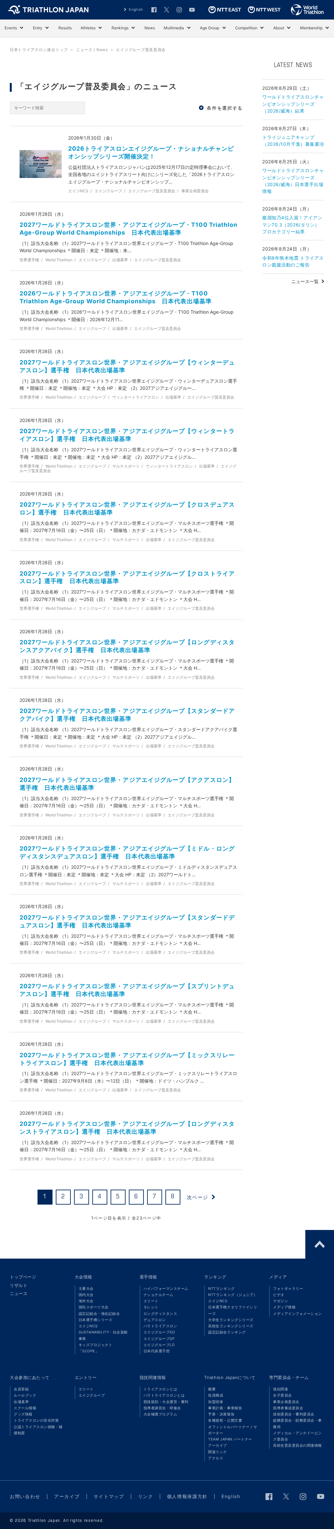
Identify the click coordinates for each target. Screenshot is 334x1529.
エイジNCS (88, 1326)
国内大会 (86, 1294)
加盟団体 (215, 1401)
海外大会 (86, 1301)
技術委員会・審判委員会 (293, 1414)
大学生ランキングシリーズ (230, 1319)
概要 (212, 1389)
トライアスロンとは (160, 1389)
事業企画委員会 (286, 1401)
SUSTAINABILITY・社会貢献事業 (103, 1335)
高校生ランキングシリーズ (230, 1326)
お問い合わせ (25, 1496)
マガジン (280, 1301)
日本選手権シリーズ (96, 1319)
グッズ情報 (23, 1414)
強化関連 (280, 1389)
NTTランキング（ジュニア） (232, 1294)
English (136, 9)
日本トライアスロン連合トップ (39, 49)
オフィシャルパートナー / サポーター (232, 1430)
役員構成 (215, 1395)
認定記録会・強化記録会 (99, 1313)
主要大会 (86, 1288)
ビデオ (278, 1294)
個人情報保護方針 (187, 1496)
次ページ (197, 1197)
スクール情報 (25, 1408)
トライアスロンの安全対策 (36, 1420)
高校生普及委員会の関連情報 (297, 1445)
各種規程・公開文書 (225, 1420)
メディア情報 (284, 1307)
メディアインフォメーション (297, 1313)
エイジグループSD (159, 1332)
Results (65, 27)
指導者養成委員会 (288, 1408)
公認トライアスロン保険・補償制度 (38, 1430)
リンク (145, 1496)
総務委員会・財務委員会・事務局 (297, 1423)
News (149, 27)
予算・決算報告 (221, 1414)
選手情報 (148, 1276)
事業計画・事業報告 (225, 1408)
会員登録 (21, 1389)
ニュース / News (92, 49)
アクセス (215, 1458)
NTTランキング (221, 1288)
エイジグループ (92, 1395)
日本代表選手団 (157, 1351)
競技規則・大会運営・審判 (166, 1401)
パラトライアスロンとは (164, 1395)
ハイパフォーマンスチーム (166, 1288)
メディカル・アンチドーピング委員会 (297, 1436)
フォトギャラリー (288, 1288)
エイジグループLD (159, 1345)
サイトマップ (109, 1496)
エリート (151, 1301)
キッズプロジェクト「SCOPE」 (96, 1348)
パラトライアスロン (160, 1326)
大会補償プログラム (160, 1414)
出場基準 (21, 1401)
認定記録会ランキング (227, 1332)
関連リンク (217, 1452)
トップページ (23, 1276)
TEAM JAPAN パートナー (230, 1439)
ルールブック (25, 1395)
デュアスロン (155, 1319)
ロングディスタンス (160, 1313)
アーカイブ (217, 1445)
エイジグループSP (159, 1338)
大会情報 (83, 1276)
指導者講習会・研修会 (162, 1408)
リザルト (18, 1285)
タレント (151, 1307)
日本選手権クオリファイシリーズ (232, 1310)
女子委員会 (282, 1395)
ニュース (18, 1293)
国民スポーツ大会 (94, 1307)
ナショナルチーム (159, 1294)
